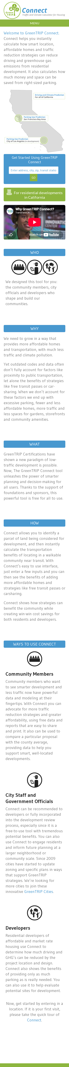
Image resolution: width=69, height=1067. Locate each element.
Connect (34, 1020)
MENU (34, 23)
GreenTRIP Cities (38, 891)
